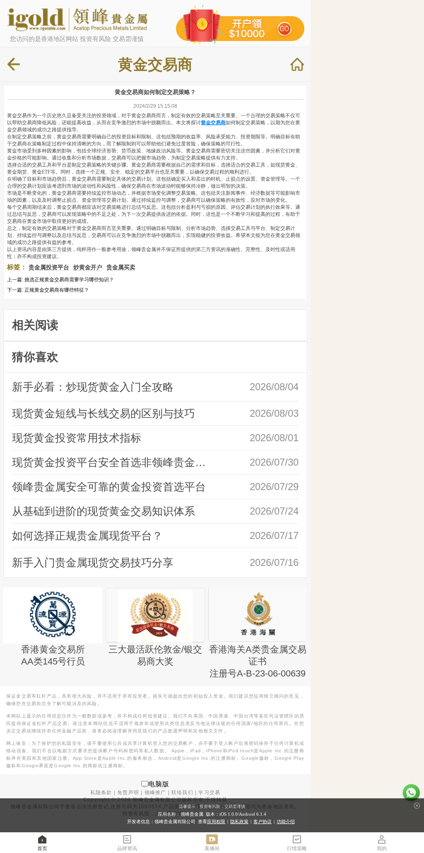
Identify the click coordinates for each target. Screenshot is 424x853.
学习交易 (209, 792)
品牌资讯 (127, 848)
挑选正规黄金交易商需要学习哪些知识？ (69, 280)
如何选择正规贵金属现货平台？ (87, 535)
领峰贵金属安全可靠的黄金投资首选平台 (109, 487)
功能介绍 (286, 821)
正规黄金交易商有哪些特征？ (56, 290)
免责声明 (128, 792)
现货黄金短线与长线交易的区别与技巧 (103, 413)
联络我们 (182, 792)
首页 (42, 848)
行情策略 (297, 848)
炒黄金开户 (87, 267)
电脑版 (159, 783)
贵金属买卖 (120, 267)
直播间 (212, 848)
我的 (382, 848)
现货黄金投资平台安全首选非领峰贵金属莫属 (112, 462)
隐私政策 (239, 821)
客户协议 (262, 821)
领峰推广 (155, 792)
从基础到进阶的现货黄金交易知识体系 (103, 511)
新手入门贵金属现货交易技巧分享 (92, 562)
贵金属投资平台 (49, 267)
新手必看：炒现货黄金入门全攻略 (92, 387)
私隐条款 (101, 792)
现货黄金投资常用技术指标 (76, 438)
